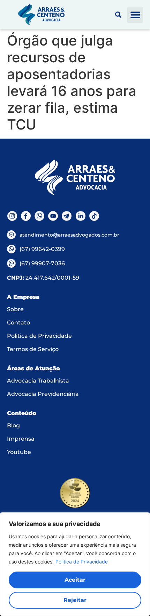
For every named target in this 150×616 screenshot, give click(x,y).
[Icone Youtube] (53, 216)
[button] (135, 15)
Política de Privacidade (81, 562)
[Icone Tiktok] (94, 216)
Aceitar (75, 579)
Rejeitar (75, 600)
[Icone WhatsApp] (39, 216)
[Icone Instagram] (12, 216)
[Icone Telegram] (67, 216)
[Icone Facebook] (25, 216)
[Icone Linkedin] (80, 216)
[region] (75, 564)
